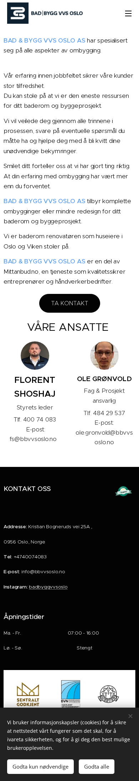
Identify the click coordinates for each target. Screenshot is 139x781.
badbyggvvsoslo (48, 587)
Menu (128, 13)
